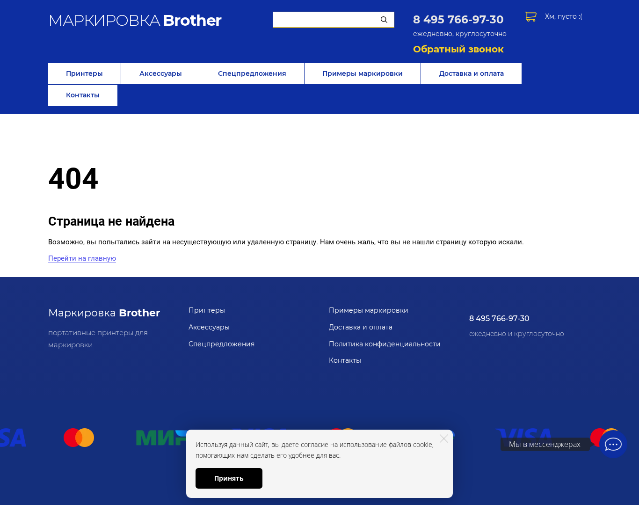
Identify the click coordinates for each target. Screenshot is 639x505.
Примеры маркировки (362, 73)
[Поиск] (384, 20)
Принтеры (84, 73)
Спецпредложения (252, 73)
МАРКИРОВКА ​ (134, 20)
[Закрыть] (444, 438)
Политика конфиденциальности (385, 344)
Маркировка (104, 313)
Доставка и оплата (471, 73)
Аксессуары (160, 73)
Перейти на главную (82, 258)
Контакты (83, 95)
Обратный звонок (458, 49)
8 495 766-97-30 (458, 19)
